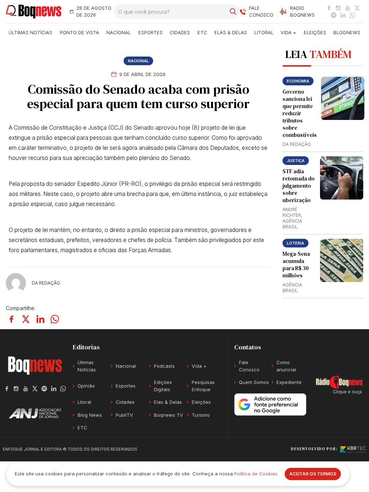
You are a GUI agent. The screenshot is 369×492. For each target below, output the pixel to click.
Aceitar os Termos (312, 474)
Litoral (264, 32)
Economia (298, 81)
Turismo (201, 415)
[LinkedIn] (343, 15)
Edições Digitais (163, 385)
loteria (295, 243)
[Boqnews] (33, 12)
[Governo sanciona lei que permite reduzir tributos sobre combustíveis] (342, 98)
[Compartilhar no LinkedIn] (40, 319)
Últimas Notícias (30, 32)
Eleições (315, 32)
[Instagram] (338, 8)
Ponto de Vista (79, 32)
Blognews (346, 32)
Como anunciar (286, 365)
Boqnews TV (168, 415)
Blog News (89, 415)
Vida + (288, 32)
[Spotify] (334, 15)
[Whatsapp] (352, 15)
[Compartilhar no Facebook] (11, 319)
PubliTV (124, 415)
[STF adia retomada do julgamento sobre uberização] (341, 178)
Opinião (86, 386)
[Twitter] (357, 8)
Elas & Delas (230, 32)
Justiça (295, 160)
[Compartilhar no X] (26, 319)
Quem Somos (254, 382)
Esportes (150, 32)
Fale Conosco (249, 365)
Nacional (118, 32)
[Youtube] (348, 8)
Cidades (180, 32)
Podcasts (164, 366)
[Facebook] (329, 8)
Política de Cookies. (256, 474)
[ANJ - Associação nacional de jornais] (35, 413)
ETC (202, 32)
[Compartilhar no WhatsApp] (55, 319)
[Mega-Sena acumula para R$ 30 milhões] (341, 260)
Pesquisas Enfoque (203, 385)
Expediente (289, 382)
